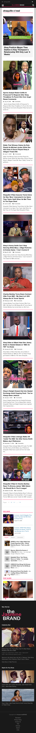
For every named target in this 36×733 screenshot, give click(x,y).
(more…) (20, 544)
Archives (18, 726)
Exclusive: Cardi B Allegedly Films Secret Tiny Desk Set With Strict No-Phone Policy (23, 516)
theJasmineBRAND (22, 714)
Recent (13, 537)
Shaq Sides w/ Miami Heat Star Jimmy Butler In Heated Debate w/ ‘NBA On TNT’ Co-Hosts (17, 344)
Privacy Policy (18, 720)
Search (18, 728)
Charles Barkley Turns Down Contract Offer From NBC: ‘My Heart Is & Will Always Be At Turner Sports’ (17, 296)
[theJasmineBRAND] (18, 5)
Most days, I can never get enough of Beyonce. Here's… (21, 551)
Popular (6, 537)
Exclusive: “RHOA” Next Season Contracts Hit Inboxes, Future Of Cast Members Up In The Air (22, 529)
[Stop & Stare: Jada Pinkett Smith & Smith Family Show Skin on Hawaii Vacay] (18, 695)
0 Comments (17, 101)
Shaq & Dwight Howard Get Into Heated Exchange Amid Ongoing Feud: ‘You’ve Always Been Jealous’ (18, 393)
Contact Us (18, 722)
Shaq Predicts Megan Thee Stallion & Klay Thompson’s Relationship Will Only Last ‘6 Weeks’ (17, 51)
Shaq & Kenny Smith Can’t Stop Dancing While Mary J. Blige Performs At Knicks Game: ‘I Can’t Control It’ (17, 247)
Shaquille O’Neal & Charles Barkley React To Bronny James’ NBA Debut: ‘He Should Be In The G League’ (17, 486)
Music (5, 582)
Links (18, 730)
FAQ (18, 724)
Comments (20, 537)
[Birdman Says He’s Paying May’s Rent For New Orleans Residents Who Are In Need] (18, 637)
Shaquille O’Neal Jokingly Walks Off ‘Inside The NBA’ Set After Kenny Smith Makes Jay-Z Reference (18, 439)
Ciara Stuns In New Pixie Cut (9, 662)
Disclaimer (18, 718)
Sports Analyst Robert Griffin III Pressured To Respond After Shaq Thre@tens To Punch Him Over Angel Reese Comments (17, 95)
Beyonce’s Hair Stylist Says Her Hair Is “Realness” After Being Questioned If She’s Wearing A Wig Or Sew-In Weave (18, 658)
